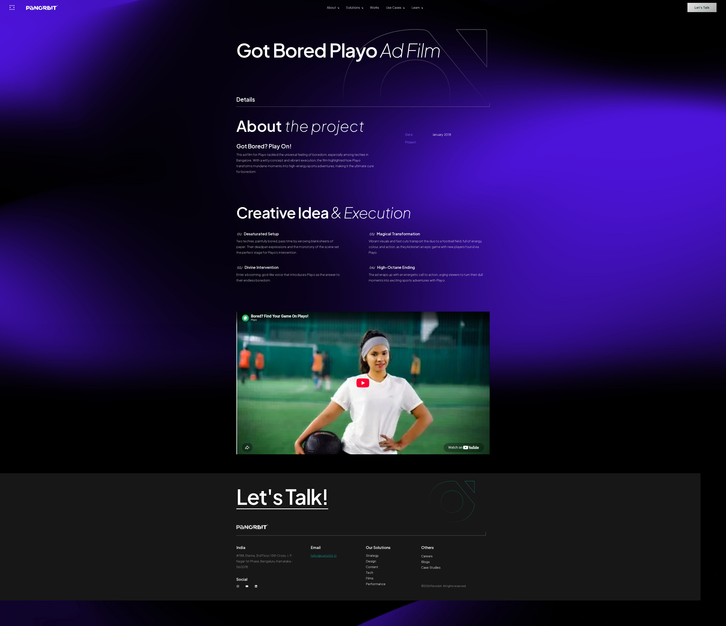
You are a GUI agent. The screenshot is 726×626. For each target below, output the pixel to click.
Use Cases (394, 7)
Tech (369, 573)
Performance (375, 584)
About (331, 7)
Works (374, 7)
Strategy (372, 555)
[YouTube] (246, 586)
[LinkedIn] (256, 586)
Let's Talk (702, 7)
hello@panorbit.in (324, 555)
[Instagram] (237, 586)
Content (372, 567)
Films (370, 578)
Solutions (353, 7)
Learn (416, 7)
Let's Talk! (282, 496)
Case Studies (431, 567)
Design (371, 561)
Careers (427, 556)
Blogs (425, 562)
